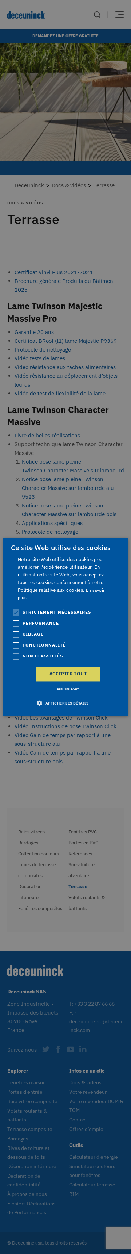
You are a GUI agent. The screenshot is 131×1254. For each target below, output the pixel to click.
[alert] (65, 627)
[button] (65, 703)
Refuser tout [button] (68, 689)
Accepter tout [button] (68, 674)
